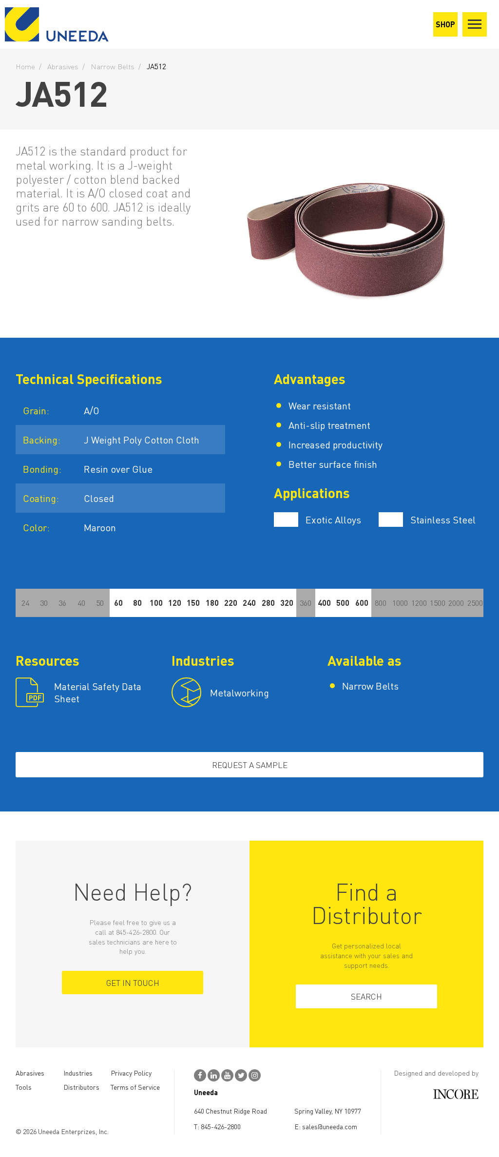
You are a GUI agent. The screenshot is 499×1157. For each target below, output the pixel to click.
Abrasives (62, 66)
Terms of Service (135, 1086)
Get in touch (132, 982)
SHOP (445, 24)
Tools (24, 1086)
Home (25, 66)
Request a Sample (250, 764)
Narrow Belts (112, 66)
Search (366, 996)
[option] (347, 234)
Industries (78, 1072)
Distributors (81, 1086)
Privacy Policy (131, 1072)
